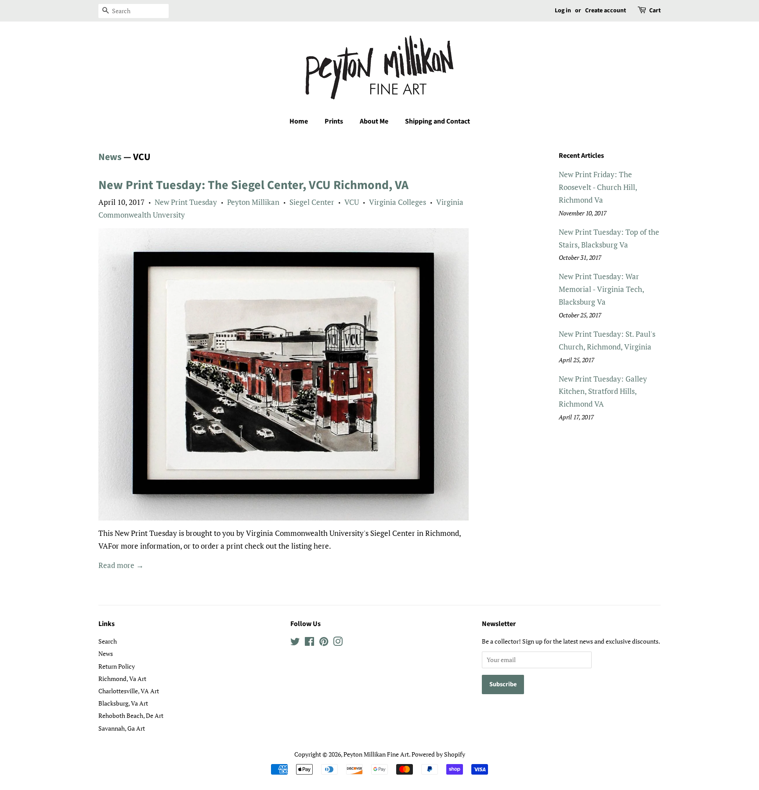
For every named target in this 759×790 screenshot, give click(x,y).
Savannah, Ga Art (121, 728)
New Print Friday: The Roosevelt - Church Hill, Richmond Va (598, 187)
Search (107, 641)
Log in (563, 10)
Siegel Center (311, 202)
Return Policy (116, 666)
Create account (605, 10)
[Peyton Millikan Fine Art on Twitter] (295, 643)
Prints (334, 121)
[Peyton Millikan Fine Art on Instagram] (338, 643)
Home (298, 121)
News (110, 157)
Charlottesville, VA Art (128, 691)
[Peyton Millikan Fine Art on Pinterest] (324, 643)
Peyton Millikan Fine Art (376, 754)
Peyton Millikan (253, 202)
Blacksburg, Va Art (123, 703)
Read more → (121, 565)
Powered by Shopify (438, 754)
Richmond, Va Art (122, 678)
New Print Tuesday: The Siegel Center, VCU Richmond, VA (253, 185)
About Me (374, 121)
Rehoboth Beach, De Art (130, 715)
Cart (655, 10)
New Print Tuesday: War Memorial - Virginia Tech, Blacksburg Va (601, 289)
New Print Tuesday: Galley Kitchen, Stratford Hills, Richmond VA (603, 391)
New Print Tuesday (186, 202)
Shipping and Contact (437, 121)
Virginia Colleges (397, 202)
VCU (351, 202)
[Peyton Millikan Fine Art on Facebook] (309, 643)
